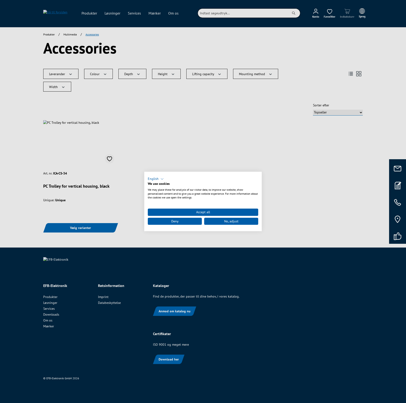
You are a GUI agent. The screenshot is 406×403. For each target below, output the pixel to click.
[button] (156, 179)
